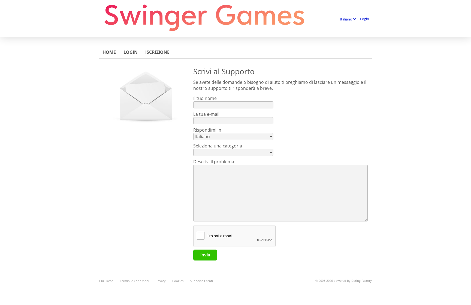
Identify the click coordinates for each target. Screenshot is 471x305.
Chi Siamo (106, 281)
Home (109, 52)
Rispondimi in (207, 130)
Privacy (161, 281)
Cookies (177, 281)
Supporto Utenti (201, 281)
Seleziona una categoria (217, 146)
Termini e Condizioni (134, 281)
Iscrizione (157, 52)
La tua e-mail (206, 114)
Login (364, 18)
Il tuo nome (205, 98)
